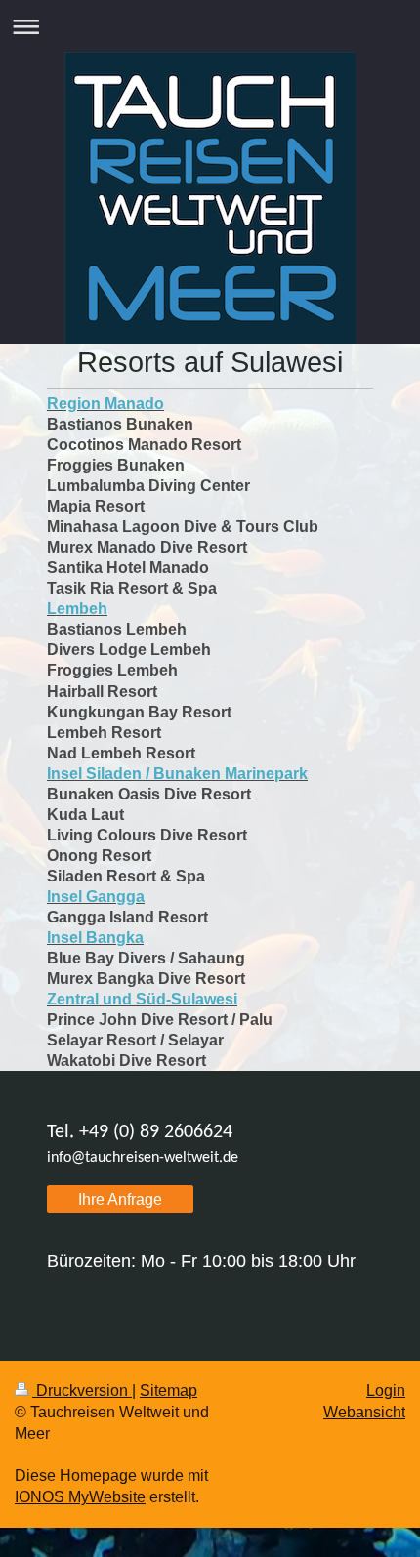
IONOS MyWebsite (80, 1497)
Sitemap (168, 1390)
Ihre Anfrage (120, 1199)
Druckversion (82, 1390)
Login (385, 1390)
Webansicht (364, 1412)
